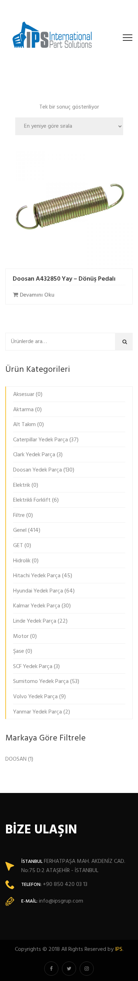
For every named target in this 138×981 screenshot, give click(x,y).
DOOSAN (16, 759)
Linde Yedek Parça (34, 621)
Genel (20, 530)
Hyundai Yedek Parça (38, 591)
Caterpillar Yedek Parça (40, 440)
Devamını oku (37, 295)
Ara (126, 341)
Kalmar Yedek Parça (36, 606)
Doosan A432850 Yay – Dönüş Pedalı (64, 279)
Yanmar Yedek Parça (37, 712)
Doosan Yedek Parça (37, 470)
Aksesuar (23, 394)
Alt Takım (24, 424)
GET (18, 545)
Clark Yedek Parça (34, 454)
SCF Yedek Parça (32, 666)
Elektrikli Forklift (32, 500)
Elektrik (21, 485)
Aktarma (23, 409)
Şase (18, 651)
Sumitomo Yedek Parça (41, 681)
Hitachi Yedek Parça (37, 575)
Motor (21, 636)
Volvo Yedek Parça (35, 696)
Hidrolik (21, 561)
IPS (118, 949)
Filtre (19, 515)
